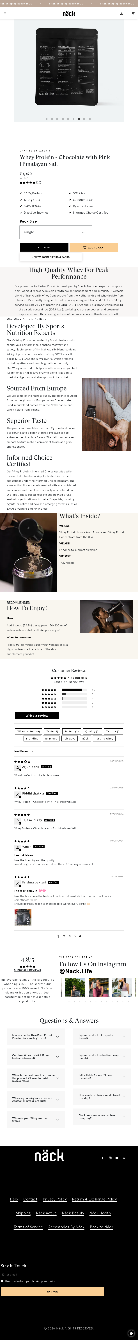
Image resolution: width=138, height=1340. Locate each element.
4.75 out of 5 (77, 678)
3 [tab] (58, 120)
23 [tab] (117, 1002)
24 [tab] (123, 1002)
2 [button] (64, 936)
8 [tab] (85, 120)
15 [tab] (74, 1002)
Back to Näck (101, 1227)
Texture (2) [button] (113, 731)
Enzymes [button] (51, 738)
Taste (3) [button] (52, 731)
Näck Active (46, 1213)
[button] (49, 690)
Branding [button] (32, 738)
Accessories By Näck (66, 1227)
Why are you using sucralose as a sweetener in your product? (32, 1099)
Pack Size (28, 221)
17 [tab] (85, 1002)
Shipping (23, 1213)
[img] (22, 761)
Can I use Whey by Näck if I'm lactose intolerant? (30, 1056)
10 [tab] (115, 997)
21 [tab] (107, 1002)
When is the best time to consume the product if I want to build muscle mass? (33, 1078)
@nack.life (75, 971)
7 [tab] (80, 120)
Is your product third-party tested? (96, 1036)
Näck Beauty (73, 1213)
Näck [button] (85, 738)
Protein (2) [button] (72, 731)
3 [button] (70, 936)
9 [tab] (90, 120)
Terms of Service (28, 1227)
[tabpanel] (69, 67)
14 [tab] (69, 1002)
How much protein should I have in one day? (100, 1097)
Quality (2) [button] (92, 731)
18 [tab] (90, 1002)
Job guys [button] (69, 738)
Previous (63, 987)
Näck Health (100, 1213)
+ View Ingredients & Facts (51, 257)
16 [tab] (80, 1002)
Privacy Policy (55, 1199)
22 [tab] (112, 1002)
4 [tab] (63, 120)
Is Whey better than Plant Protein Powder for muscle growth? (32, 1036)
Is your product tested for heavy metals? (99, 1056)
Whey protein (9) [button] (28, 731)
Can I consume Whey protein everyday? (97, 1117)
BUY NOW (44, 247)
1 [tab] (47, 120)
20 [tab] (101, 1002)
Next (133, 987)
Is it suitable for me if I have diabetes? (95, 1077)
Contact (30, 1199)
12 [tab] (125, 997)
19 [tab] (96, 1002)
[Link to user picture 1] (23, 917)
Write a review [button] (37, 716)
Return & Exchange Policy (94, 1199)
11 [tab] (120, 997)
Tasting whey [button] (104, 738)
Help (14, 1199)
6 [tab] (74, 120)
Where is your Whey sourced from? (30, 1119)
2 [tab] (53, 120)
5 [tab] (69, 120)
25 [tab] (128, 1002)
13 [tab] (131, 997)
